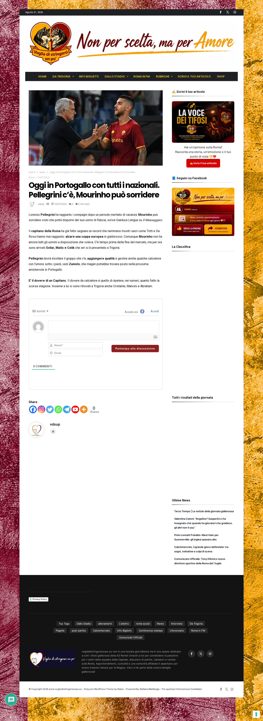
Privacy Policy (40, 599)
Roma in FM (198, 630)
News (42, 172)
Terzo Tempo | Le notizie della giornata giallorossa (204, 511)
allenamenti (105, 623)
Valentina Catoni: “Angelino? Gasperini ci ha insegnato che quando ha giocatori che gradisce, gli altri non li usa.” (203, 523)
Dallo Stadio (84, 623)
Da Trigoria (196, 623)
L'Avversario (177, 630)
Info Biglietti (124, 630)
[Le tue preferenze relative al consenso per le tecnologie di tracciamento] (256, 714)
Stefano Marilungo (149, 689)
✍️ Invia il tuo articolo (203, 163)
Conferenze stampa (150, 630)
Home (32, 172)
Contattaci (196, 689)
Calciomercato (101, 630)
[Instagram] (41, 409)
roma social (143, 623)
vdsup (41, 203)
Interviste (177, 623)
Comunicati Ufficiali (130, 637)
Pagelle (60, 630)
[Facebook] (220, 12)
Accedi (154, 311)
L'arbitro (124, 623)
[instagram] (235, 12)
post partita (79, 630)
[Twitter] (227, 12)
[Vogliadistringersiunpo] (131, 21)
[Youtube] (75, 409)
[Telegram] (67, 409)
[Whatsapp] (58, 409)
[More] (84, 409)
